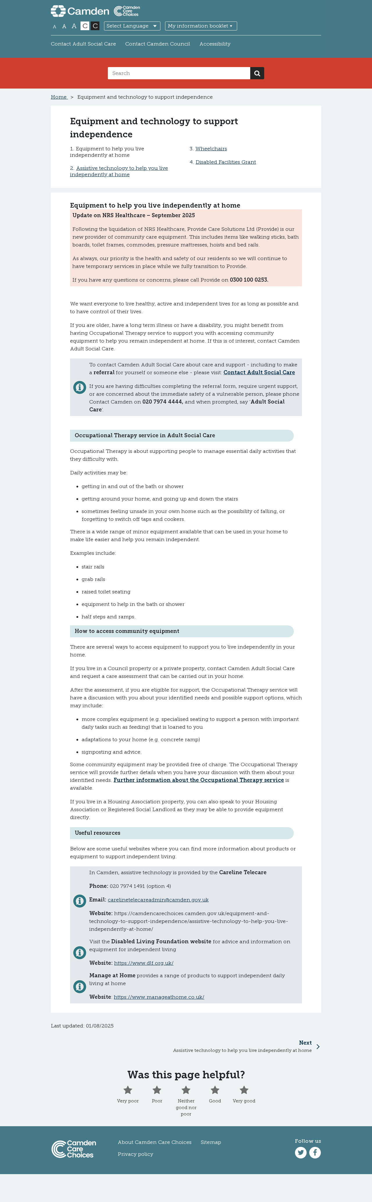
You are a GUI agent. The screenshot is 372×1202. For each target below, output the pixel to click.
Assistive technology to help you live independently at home (119, 171)
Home (59, 97)
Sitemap (211, 1142)
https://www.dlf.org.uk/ (144, 963)
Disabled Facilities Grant (226, 162)
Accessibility (214, 44)
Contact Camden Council (157, 44)
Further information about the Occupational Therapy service (199, 780)
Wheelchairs (211, 148)
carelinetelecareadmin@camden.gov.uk (158, 900)
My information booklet (198, 26)
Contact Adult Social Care (83, 44)
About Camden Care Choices (155, 1142)
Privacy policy (135, 1154)
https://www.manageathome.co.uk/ (159, 997)
